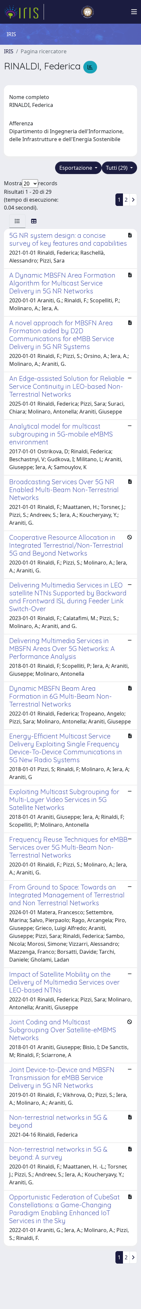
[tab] (17, 221)
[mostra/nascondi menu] (134, 12)
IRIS (8, 51)
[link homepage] (24, 12)
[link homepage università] (87, 12)
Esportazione (76, 167)
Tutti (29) (117, 167)
